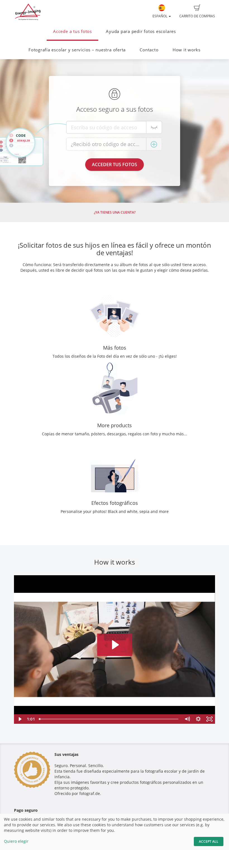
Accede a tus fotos (72, 31)
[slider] (109, 719)
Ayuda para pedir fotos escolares (141, 31)
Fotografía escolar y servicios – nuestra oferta (77, 50)
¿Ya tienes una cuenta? (114, 212)
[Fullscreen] (209, 719)
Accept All (208, 841)
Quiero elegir (16, 841)
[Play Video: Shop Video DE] (114, 645)
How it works (187, 50)
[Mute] (187, 719)
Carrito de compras (197, 16)
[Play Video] (19, 719)
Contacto (149, 50)
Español (160, 16)
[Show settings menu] (198, 719)
